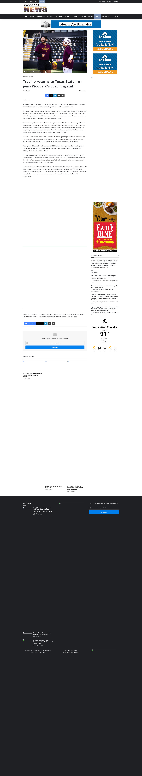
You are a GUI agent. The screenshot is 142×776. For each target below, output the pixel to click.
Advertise (108, 1)
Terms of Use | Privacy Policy (38, 652)
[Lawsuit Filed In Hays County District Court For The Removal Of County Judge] (27, 642)
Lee (92, 270)
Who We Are (102, 1)
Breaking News (40, 16)
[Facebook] (47, 95)
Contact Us (115, 1)
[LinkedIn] (55, 95)
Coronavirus (105, 16)
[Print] (63, 95)
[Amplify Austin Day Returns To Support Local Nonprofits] (27, 635)
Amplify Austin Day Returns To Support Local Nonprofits (42, 633)
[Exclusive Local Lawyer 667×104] (55, 245)
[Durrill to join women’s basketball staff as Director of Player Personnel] (33, 366)
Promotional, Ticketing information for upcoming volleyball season (75, 487)
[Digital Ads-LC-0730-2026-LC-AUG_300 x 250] (105, 50)
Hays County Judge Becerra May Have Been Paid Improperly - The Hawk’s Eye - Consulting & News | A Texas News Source (105, 308)
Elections (90, 16)
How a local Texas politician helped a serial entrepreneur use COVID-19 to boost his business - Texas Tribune (103, 276)
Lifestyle (74, 16)
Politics (83, 16)
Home (25, 16)
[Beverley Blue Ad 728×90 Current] (71, 24)
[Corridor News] (35, 9)
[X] (51, 95)
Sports (97, 16)
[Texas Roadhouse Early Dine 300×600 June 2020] (105, 251)
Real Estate (50, 16)
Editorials (66, 16)
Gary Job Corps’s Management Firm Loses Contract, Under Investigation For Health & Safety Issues (43, 510)
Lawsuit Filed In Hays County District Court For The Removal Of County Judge (43, 641)
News (31, 16)
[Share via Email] (59, 95)
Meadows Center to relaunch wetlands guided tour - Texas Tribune (104, 286)
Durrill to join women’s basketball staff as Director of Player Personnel (32, 375)
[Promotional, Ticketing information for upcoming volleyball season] (77, 422)
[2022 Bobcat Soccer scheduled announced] (55, 422)
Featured (58, 16)
